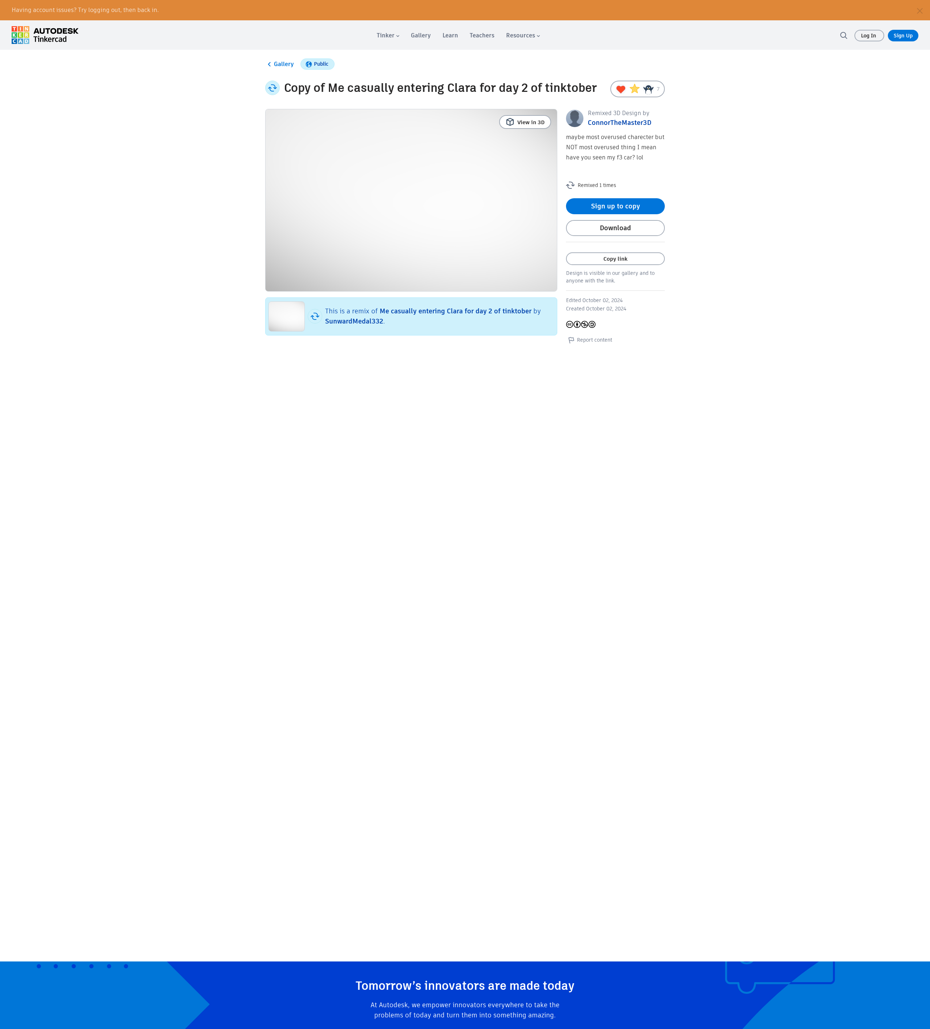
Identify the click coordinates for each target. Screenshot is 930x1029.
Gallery (284, 64)
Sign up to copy (615, 206)
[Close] (919, 10)
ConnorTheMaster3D (619, 122)
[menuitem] (388, 35)
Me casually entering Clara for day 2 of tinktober (455, 311)
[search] (843, 35)
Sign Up (903, 35)
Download (615, 227)
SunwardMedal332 (354, 321)
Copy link (615, 259)
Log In (869, 35)
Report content (594, 339)
